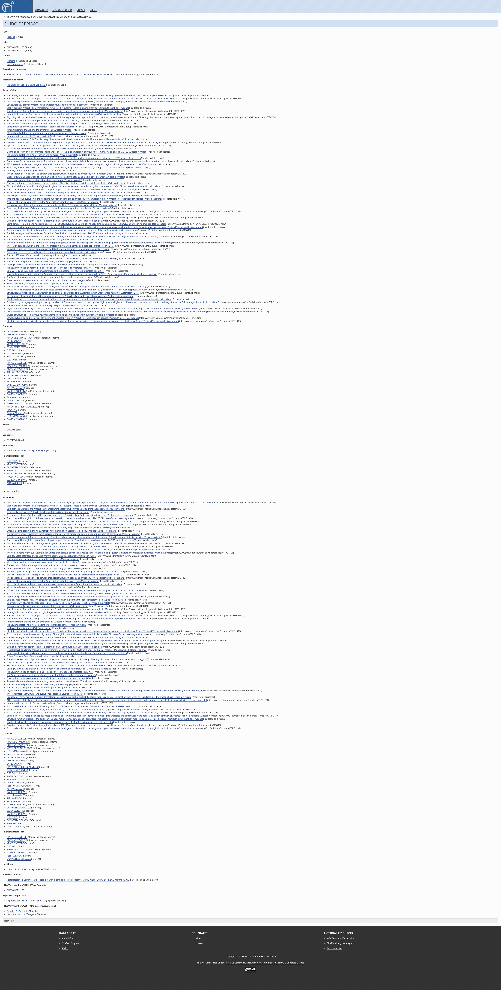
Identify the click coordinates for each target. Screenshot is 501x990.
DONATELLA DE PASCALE (19, 331)
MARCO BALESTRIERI (17, 362)
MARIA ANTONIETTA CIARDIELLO (23, 406)
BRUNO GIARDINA (16, 356)
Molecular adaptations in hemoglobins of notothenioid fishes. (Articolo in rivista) (46, 133)
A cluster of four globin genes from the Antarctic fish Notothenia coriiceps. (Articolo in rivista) (53, 201)
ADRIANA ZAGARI (15, 387)
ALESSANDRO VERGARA (18, 372)
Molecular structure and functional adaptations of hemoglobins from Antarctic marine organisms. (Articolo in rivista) (64, 192)
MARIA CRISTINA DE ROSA (19, 337)
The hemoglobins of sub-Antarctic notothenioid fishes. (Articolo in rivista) (43, 239)
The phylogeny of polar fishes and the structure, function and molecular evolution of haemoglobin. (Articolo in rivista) (65, 111)
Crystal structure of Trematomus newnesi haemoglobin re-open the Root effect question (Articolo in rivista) (60, 314)
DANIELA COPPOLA (16, 391)
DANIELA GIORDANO (17, 394)
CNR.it (93, 9)
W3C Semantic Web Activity (340, 938)
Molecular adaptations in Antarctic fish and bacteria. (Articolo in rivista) (42, 154)
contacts (199, 943)
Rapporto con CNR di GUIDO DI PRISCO (26, 84)
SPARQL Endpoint (62, 9)
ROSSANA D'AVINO (16, 369)
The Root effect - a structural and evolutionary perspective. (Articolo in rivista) (45, 305)
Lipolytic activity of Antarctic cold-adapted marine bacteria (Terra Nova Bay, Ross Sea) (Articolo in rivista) (58, 145)
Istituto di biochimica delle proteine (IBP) (27, 450)
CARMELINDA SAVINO (17, 384)
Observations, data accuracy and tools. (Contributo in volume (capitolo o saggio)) (47, 280)
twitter (198, 938)
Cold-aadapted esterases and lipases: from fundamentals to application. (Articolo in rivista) (51, 252)
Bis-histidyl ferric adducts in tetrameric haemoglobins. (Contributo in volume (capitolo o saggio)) (54, 220)
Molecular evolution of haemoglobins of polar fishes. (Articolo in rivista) (42, 120)
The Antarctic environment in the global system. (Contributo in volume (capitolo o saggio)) (51, 277)
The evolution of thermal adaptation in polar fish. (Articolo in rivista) (40, 123)
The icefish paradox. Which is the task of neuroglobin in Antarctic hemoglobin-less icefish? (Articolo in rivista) (60, 245)
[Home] (16, 6)
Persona (11, 36)
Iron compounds (15, 64)
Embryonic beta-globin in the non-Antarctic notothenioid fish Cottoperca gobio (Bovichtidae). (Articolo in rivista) (62, 205)
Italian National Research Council (259, 956)
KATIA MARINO (14, 381)
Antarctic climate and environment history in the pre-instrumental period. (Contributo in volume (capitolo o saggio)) (64, 258)
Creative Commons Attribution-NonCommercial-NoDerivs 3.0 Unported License (265, 962)
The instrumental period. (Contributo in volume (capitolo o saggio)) (40, 261)
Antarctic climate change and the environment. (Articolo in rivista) (39, 129)
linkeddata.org (334, 948)
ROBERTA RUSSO (15, 403)
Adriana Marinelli (15, 413)
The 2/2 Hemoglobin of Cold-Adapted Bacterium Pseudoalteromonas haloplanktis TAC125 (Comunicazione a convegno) (65, 233)
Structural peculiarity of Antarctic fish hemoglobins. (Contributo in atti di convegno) (48, 104)
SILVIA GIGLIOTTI (15, 347)
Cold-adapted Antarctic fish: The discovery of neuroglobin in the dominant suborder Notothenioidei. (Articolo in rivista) (65, 139)
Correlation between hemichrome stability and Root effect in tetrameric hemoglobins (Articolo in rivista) (58, 249)
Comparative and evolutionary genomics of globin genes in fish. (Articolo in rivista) (47, 126)
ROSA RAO (12, 409)
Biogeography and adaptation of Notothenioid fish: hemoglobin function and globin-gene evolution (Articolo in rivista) (65, 176)
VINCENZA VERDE (15, 334)
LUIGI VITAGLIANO (16, 416)
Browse (81, 9)
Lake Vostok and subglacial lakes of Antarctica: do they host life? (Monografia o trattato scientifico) (55, 270)
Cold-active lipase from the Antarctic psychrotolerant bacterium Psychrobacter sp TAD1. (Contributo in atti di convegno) (66, 101)
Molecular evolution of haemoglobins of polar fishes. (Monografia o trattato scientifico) (50, 267)
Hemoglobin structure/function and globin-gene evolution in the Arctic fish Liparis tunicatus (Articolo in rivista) (61, 114)
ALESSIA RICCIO (14, 378)
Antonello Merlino (16, 400)
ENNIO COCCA (14, 340)
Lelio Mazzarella (15, 353)
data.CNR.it (41, 9)
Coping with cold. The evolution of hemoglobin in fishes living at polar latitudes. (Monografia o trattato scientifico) (63, 264)
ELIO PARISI (12, 350)
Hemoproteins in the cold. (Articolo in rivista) (29, 136)
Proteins (11, 60)
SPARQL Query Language (339, 943)
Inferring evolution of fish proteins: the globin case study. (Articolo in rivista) (44, 180)
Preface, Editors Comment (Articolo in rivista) (29, 170)
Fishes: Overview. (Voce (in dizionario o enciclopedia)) (33, 283)
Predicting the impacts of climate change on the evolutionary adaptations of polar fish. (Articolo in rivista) (59, 208)
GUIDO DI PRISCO (16, 890)
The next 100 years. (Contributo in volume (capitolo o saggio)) (37, 255)
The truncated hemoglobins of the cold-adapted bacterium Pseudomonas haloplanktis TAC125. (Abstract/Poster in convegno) (69, 289)
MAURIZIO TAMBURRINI (18, 366)
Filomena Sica (13, 397)
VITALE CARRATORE (16, 344)
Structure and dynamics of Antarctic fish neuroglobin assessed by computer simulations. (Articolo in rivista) (60, 148)
